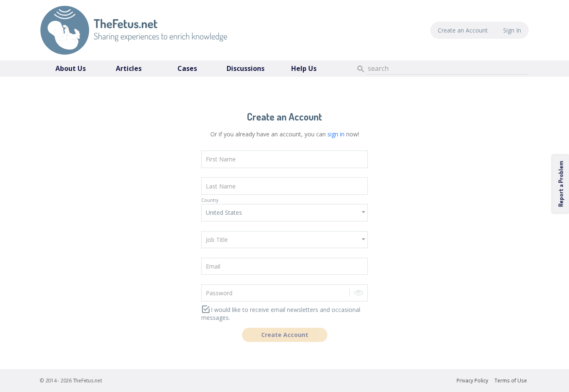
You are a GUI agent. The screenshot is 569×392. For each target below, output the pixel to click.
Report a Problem (560, 184)
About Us (70, 68)
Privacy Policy (472, 380)
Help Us (304, 68)
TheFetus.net (133, 30)
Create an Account (463, 30)
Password (210, 280)
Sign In (512, 30)
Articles (129, 68)
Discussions (246, 68)
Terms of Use (510, 380)
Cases (187, 68)
